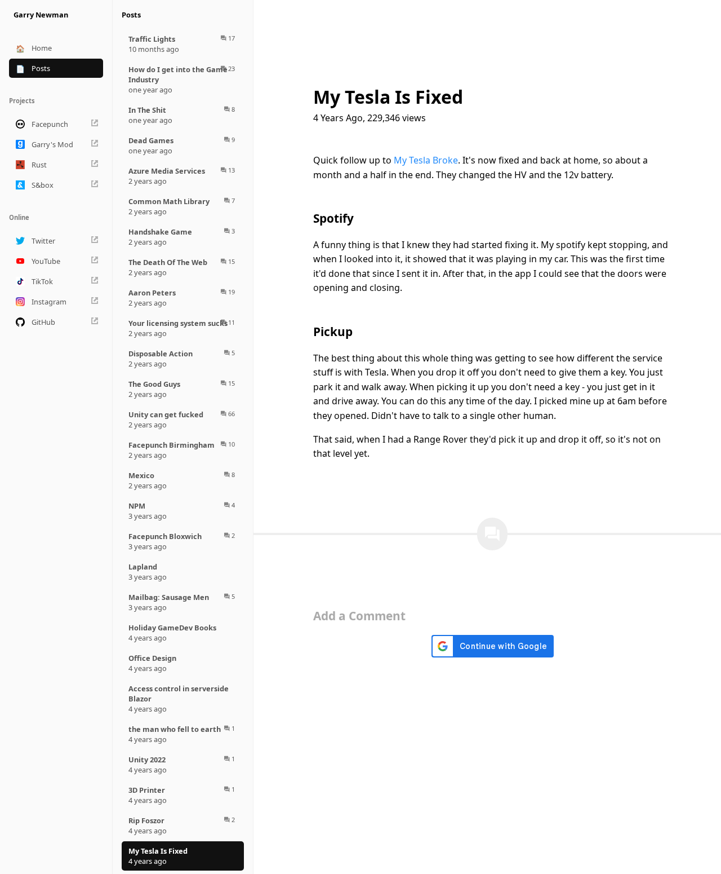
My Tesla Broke (426, 160)
